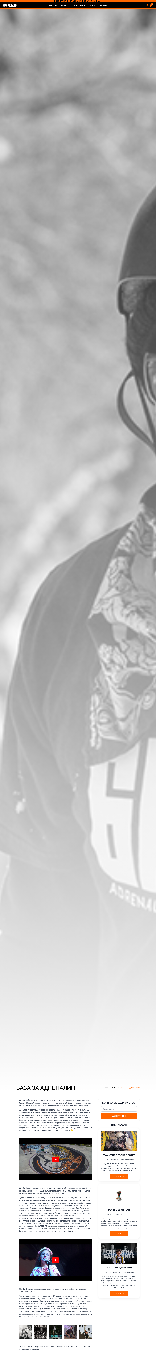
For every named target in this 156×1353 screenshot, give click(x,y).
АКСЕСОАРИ (80, 5)
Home (107, 1087)
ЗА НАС (103, 5)
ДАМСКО (65, 5)
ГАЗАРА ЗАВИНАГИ (119, 1210)
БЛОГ (92, 5)
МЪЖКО (53, 5)
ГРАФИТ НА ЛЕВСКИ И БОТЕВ (119, 1155)
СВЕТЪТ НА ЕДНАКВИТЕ (119, 1267)
